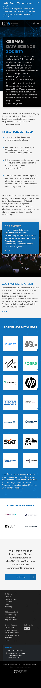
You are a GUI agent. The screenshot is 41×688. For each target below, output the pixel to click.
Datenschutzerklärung (16, 667)
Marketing (8, 607)
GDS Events (9, 602)
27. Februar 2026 (11, 630)
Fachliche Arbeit (11, 599)
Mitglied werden (11, 620)
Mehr (6, 251)
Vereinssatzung (10, 614)
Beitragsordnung (11, 617)
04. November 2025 (12, 635)
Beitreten (21, 577)
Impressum (27, 667)
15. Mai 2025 (9, 638)
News (7, 604)
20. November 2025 (12, 633)
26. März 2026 (10, 627)
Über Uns (8, 596)
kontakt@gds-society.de (16, 653)
